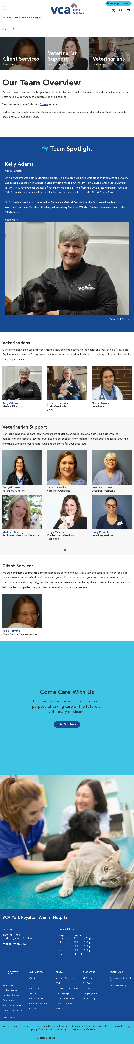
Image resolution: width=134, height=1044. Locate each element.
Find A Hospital (9, 990)
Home (5, 29)
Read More (11, 220)
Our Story (34, 978)
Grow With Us (8, 1018)
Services (33, 983)
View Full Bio (118, 319)
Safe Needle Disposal (121, 979)
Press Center (8, 1000)
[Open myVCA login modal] (114, 10)
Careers (44, 104)
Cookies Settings (46, 1038)
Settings (60, 1009)
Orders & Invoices (64, 1004)
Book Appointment (118, 3)
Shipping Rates (90, 993)
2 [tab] (69, 550)
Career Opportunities (13, 1011)
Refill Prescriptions (64, 993)
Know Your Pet (36, 998)
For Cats (87, 988)
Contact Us (7, 985)
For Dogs (87, 983)
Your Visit (33, 993)
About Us (6, 980)
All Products (88, 978)
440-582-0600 (19, 944)
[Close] (128, 1026)
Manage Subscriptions (67, 988)
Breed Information (38, 1004)
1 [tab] (65, 550)
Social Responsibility (12, 1005)
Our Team (34, 988)
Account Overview (65, 978)
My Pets (59, 983)
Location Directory (11, 995)
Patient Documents (65, 998)
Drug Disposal (118, 986)
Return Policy (89, 998)
